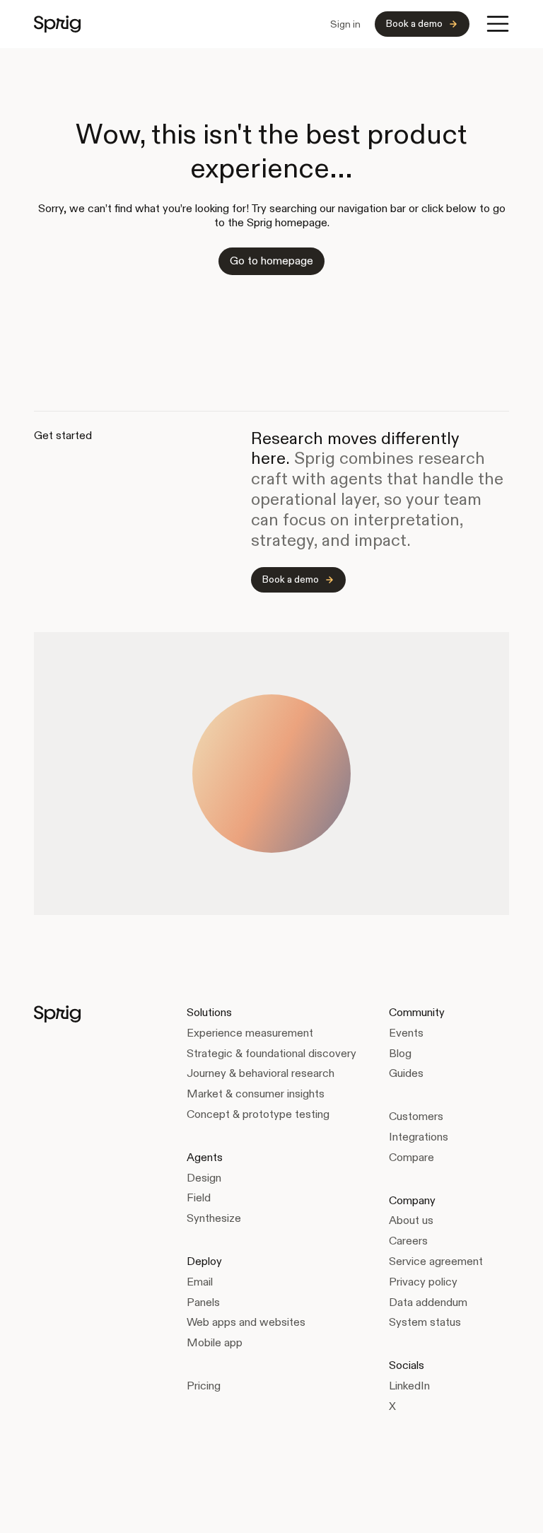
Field (199, 1197)
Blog (400, 1053)
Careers (408, 1240)
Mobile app (215, 1342)
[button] (497, 24)
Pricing (204, 1385)
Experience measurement (250, 1032)
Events (406, 1032)
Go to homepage (271, 260)
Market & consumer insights (256, 1093)
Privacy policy (423, 1281)
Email (200, 1281)
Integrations (418, 1136)
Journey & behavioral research (260, 1073)
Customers (416, 1116)
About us (411, 1220)
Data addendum (428, 1302)
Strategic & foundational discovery (271, 1053)
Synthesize (214, 1218)
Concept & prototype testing (258, 1114)
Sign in (345, 24)
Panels (203, 1302)
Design (204, 1177)
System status (425, 1322)
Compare (411, 1157)
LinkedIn (409, 1385)
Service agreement (436, 1261)
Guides (406, 1073)
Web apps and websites (246, 1322)
